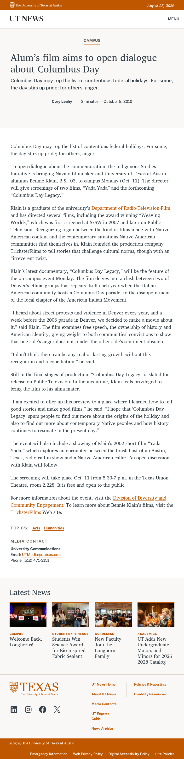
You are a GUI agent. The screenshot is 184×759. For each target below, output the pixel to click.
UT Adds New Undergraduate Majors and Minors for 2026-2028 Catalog (155, 650)
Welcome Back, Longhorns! (26, 642)
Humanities (54, 528)
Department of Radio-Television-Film (131, 208)
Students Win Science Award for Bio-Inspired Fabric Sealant (69, 647)
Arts (36, 528)
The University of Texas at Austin (48, 743)
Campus (92, 40)
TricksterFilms (26, 512)
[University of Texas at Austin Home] (36, 5)
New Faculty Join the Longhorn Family (108, 647)
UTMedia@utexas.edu (41, 554)
